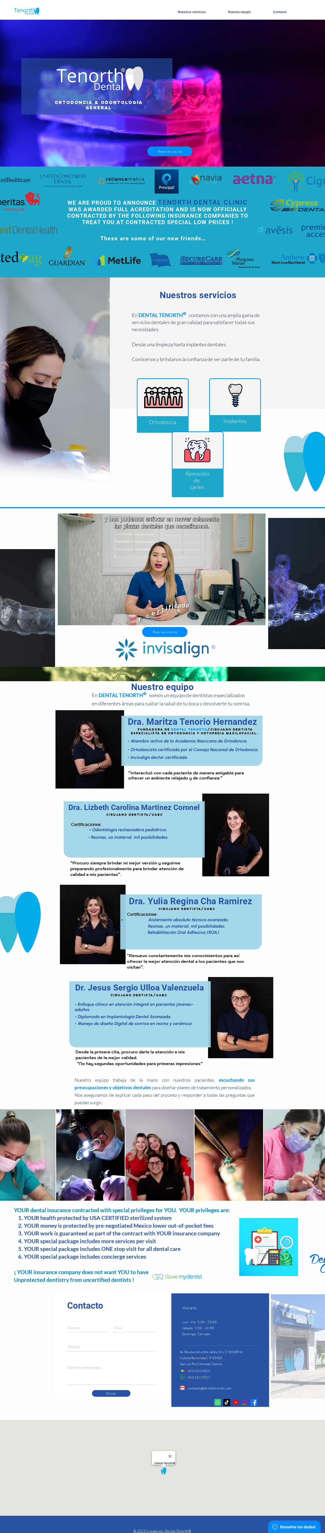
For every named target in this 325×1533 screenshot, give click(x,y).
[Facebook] (253, 1402)
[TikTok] (226, 1402)
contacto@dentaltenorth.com (209, 1388)
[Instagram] (244, 1402)
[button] (261, 619)
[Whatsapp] (217, 1402)
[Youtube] (235, 1402)
